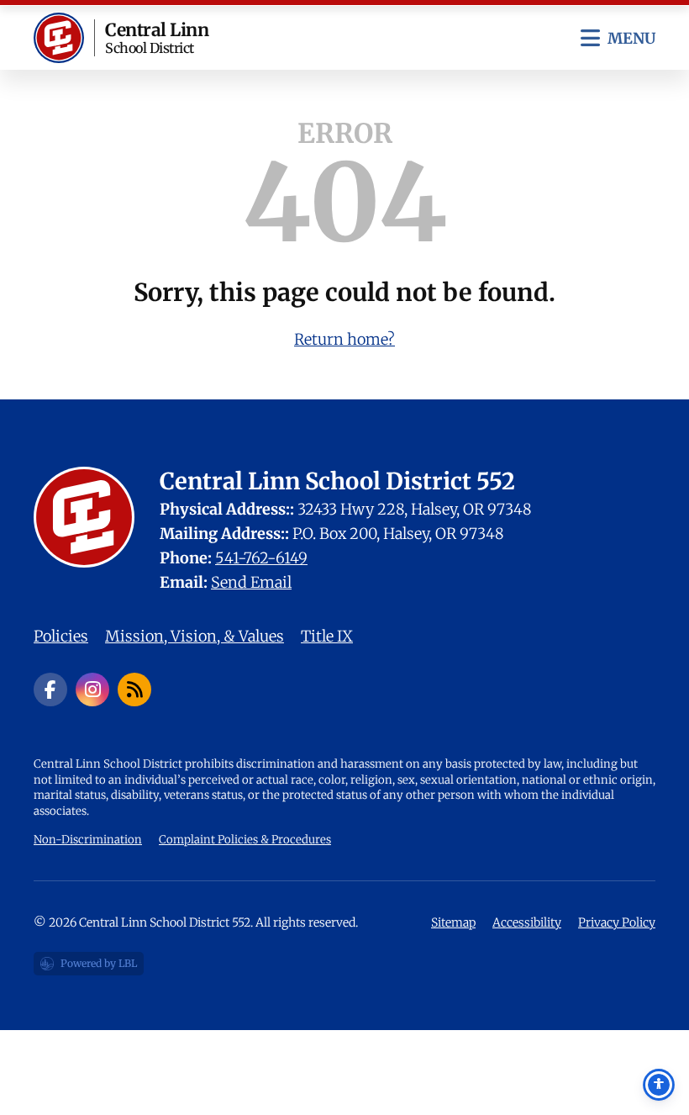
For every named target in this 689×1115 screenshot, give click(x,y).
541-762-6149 (261, 558)
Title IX (327, 636)
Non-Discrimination (88, 839)
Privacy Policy (616, 922)
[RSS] (134, 689)
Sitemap (453, 922)
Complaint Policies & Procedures (245, 839)
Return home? (344, 339)
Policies (61, 636)
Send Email (251, 582)
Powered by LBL (88, 966)
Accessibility (526, 922)
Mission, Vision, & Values (194, 636)
